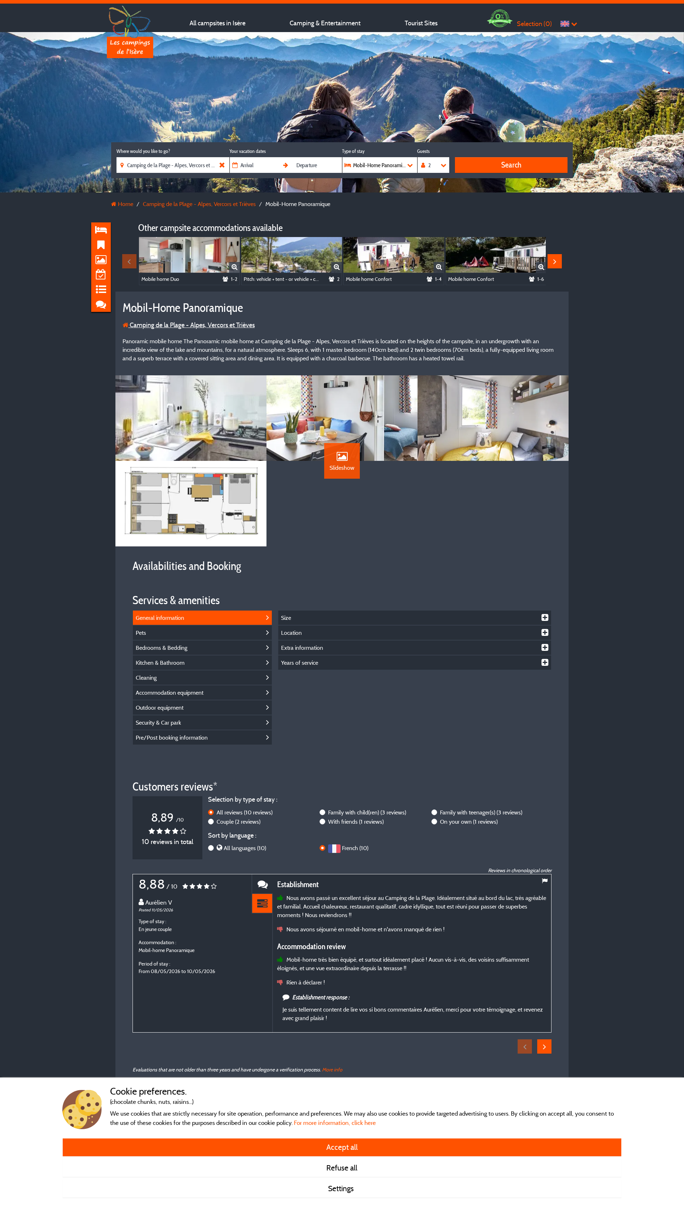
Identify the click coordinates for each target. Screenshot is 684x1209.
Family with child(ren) (367, 812)
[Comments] (262, 884)
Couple (238, 821)
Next (555, 261)
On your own (469, 821)
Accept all (342, 1147)
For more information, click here (335, 1122)
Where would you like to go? (143, 151)
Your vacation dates (247, 151)
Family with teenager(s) (481, 812)
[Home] (130, 19)
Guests (423, 151)
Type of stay (353, 151)
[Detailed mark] (262, 904)
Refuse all (341, 1167)
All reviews (245, 812)
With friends (356, 821)
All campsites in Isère (217, 23)
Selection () (534, 24)
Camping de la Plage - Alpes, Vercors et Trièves (191, 325)
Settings (342, 1188)
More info (332, 1069)
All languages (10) (245, 848)
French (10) (355, 848)
